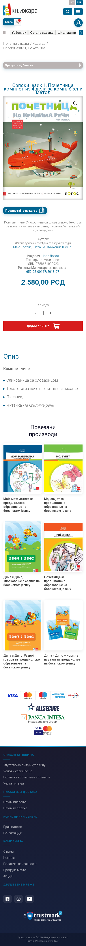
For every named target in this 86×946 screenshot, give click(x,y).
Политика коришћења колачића (26, 777)
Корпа (9, 22)
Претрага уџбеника (19, 65)
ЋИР (79, 2)
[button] (4, 32)
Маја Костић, (22, 247)
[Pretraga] (67, 11)
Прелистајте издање (21, 210)
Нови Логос (50, 256)
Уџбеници (19, 32)
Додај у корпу (38, 326)
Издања (38, 43)
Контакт (9, 857)
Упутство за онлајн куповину (24, 765)
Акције (8, 876)
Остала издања (42, 32)
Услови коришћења (17, 771)
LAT (72, 2)
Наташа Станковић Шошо (52, 247)
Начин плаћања (14, 802)
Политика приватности (20, 864)
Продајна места (14, 870)
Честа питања (13, 783)
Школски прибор (70, 32)
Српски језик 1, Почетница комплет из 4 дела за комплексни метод (25, 48)
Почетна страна (16, 43)
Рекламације (12, 833)
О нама (8, 851)
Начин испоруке (15, 808)
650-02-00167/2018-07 (42, 271)
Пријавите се (12, 827)
